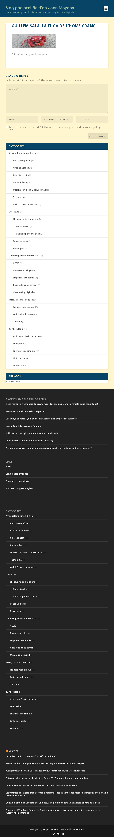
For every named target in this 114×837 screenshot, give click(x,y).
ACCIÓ (16, 263)
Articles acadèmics (22, 167)
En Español (18, 343)
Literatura (14, 211)
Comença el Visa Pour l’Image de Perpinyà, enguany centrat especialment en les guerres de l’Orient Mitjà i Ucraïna (53, 811)
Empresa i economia (23, 277)
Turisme (17, 321)
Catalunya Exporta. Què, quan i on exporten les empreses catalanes (41, 418)
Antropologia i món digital (22, 153)
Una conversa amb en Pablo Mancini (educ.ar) (29, 440)
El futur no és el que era (25, 219)
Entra (8, 466)
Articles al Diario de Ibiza (26, 336)
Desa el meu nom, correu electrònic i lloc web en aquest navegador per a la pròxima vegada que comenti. (54, 128)
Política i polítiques (23, 314)
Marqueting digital (23, 292)
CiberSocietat (20, 175)
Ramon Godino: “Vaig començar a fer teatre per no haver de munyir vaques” (45, 763)
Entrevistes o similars (24, 350)
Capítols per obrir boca (28, 233)
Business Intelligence (24, 270)
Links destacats (21, 358)
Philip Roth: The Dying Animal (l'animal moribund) (32, 433)
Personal (17, 365)
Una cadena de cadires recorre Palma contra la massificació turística (41, 785)
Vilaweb (14, 751)
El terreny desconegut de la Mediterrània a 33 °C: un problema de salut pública (47, 778)
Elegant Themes (51, 829)
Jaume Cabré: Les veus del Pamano (24, 426)
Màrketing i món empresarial (24, 255)
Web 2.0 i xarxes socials (25, 204)
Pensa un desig (20, 241)
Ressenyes (18, 248)
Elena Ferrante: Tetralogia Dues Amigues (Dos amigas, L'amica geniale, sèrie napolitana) (52, 403)
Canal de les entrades (17, 473)
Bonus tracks (23, 226)
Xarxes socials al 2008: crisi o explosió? (26, 411)
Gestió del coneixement (25, 285)
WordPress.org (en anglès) (19, 488)
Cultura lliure (20, 182)
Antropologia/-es (22, 160)
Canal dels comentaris (17, 481)
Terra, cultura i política (21, 299)
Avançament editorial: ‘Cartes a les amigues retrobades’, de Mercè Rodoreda (45, 770)
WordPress (78, 829)
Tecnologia (19, 197)
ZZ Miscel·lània (16, 328)
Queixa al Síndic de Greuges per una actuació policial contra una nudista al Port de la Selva (53, 802)
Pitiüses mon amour (23, 307)
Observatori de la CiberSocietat (29, 189)
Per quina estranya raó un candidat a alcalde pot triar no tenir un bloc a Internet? (49, 448)
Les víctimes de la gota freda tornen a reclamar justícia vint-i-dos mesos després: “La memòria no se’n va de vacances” (57, 794)
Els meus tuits (13, 381)
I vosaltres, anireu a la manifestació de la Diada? (31, 756)
